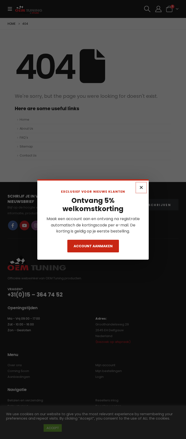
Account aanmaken (93, 246)
